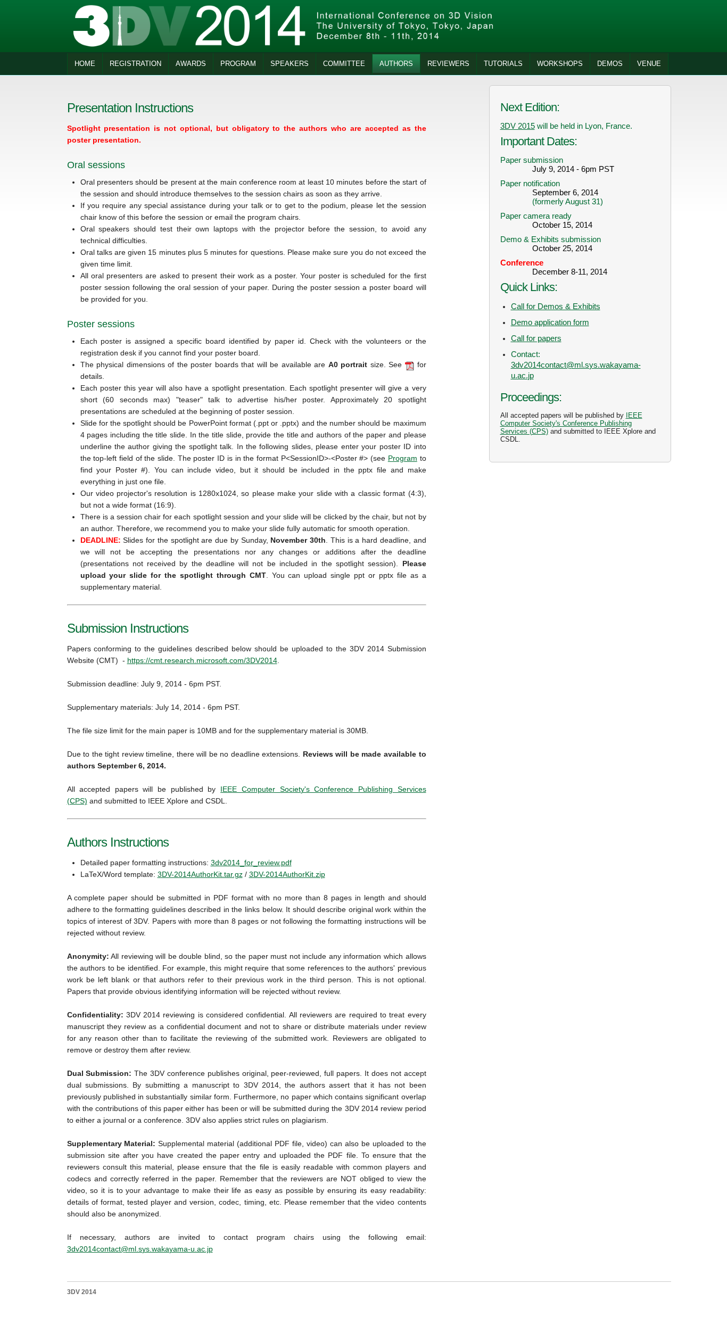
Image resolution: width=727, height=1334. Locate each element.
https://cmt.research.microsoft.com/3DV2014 (202, 660)
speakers (289, 64)
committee (344, 64)
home (85, 64)
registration (135, 64)
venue (649, 64)
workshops (560, 64)
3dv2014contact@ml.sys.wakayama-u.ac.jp (140, 1249)
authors (396, 64)
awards (191, 64)
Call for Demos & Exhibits (555, 306)
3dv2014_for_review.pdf (251, 862)
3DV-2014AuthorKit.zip (287, 874)
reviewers (448, 64)
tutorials (503, 64)
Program (402, 458)
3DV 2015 (517, 125)
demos (610, 64)
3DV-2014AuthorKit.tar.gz (200, 874)
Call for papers (536, 338)
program (238, 64)
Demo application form (550, 322)
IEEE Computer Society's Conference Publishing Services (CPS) (571, 423)
